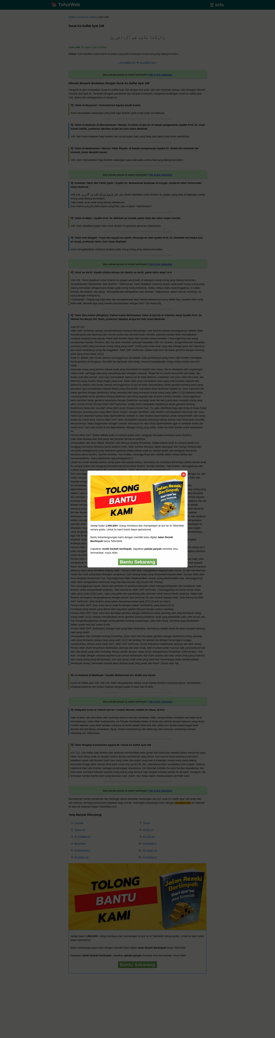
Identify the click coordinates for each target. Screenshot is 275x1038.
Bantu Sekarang (137, 561)
